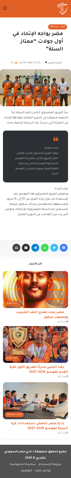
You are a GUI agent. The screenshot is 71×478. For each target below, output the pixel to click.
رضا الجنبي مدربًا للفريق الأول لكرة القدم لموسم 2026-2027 (38, 369)
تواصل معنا (43, 470)
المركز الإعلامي (55, 63)
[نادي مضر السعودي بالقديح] (62, 9)
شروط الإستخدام (49, 464)
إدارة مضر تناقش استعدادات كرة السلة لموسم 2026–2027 (39, 426)
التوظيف (26, 470)
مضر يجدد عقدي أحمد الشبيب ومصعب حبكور (42, 315)
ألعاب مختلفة (57, 26)
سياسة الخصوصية (23, 464)
